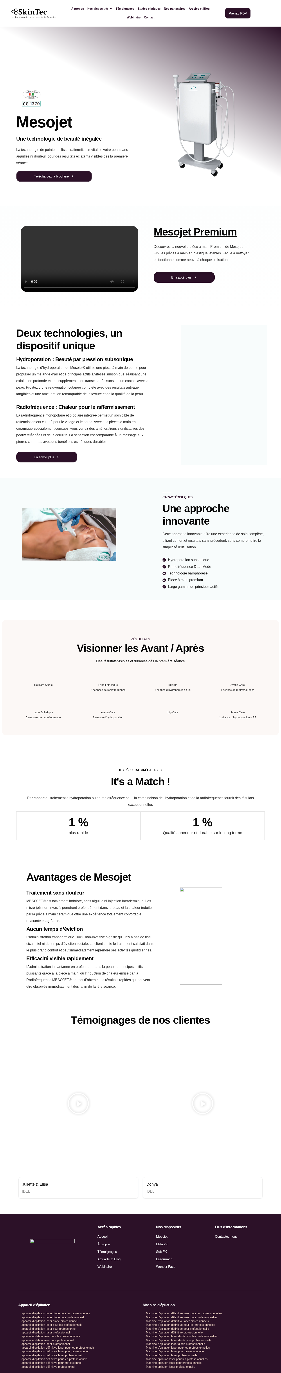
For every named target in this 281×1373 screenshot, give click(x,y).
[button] (78, 1104)
